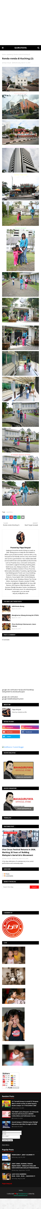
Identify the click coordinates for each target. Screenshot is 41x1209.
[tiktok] (30, 736)
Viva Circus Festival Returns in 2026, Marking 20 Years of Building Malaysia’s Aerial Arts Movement (19, 852)
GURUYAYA (21, 47)
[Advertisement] (20, 22)
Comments (9, 876)
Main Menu (5, 1145)
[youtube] (11, 732)
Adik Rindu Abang (18, 606)
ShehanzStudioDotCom (20, 1195)
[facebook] (30, 732)
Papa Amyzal (7, 63)
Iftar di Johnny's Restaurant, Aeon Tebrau (24, 625)
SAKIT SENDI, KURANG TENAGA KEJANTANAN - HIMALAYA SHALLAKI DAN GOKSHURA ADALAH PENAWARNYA (25, 1166)
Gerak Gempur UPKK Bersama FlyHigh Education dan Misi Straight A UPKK (25, 1123)
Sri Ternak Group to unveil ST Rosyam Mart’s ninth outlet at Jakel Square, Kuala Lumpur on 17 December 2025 (25, 1103)
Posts (7, 874)
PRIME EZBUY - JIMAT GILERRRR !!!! (23, 1155)
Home (4, 54)
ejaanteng (10, 54)
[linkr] (11, 741)
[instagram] (11, 727)
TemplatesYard (22, 1194)
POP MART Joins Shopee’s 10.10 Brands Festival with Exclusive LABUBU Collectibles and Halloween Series (25, 1114)
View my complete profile (19, 712)
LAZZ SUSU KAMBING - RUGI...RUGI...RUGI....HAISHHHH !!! (23, 1175)
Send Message (7, 1140)
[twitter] (11, 736)
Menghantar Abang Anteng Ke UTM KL (25, 615)
